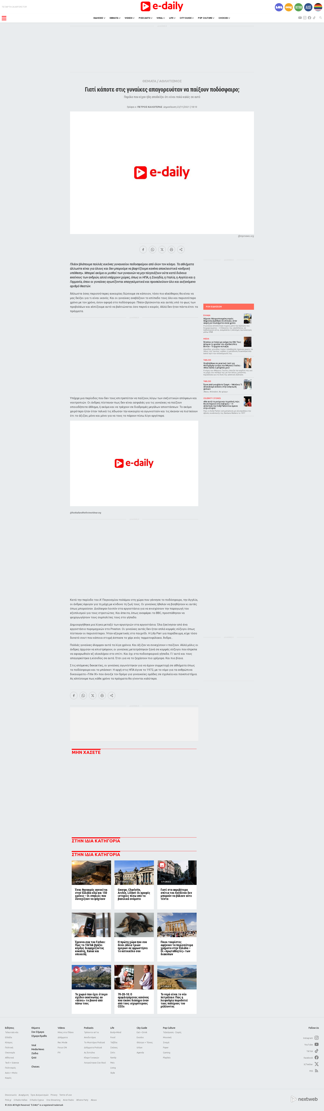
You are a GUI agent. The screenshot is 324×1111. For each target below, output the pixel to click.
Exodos (140, 1037)
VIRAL (160, 18)
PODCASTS (144, 18)
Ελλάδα (8, 1037)
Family (113, 1058)
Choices (35, 1066)
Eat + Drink (142, 1032)
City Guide (142, 1028)
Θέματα (35, 1028)
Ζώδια (34, 1053)
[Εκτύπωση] (171, 249)
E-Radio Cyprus (37, 1100)
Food (112, 1037)
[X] (162, 249)
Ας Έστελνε (89, 1052)
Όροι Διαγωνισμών (40, 1095)
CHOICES (223, 18)
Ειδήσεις (9, 1028)
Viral (33, 1045)
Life (112, 1028)
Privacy (54, 1095)
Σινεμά (166, 1042)
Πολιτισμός (10, 1068)
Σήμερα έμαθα (39, 1036)
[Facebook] (143, 249)
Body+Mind (115, 1032)
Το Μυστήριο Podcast (94, 1042)
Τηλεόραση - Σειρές (172, 1032)
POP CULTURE (205, 18)
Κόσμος (8, 1042)
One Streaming (53, 1100)
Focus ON (62, 1047)
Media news (37, 1049)
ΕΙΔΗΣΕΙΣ (98, 18)
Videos (61, 1028)
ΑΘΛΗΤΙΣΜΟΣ (170, 81)
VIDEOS (128, 18)
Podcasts (88, 1028)
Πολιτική (9, 1047)
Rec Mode (62, 1042)
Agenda (140, 1052)
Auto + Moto (11, 1073)
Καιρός (8, 1078)
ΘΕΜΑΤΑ (114, 18)
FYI (59, 1052)
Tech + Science (12, 1063)
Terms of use (65, 1095)
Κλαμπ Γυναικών (91, 1058)
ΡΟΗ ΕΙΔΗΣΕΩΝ (214, 307)
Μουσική (167, 1037)
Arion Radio (68, 1100)
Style (112, 1073)
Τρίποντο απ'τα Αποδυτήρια (91, 1034)
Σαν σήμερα (37, 1032)
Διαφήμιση (24, 1095)
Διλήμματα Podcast (93, 1047)
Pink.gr (8, 1100)
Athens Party (82, 1100)
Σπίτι (112, 1052)
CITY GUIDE (186, 18)
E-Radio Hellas (21, 1100)
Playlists (166, 1058)
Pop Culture (169, 1028)
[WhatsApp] (152, 249)
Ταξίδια (113, 1042)
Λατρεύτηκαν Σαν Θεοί (95, 1063)
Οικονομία (10, 1052)
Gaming (166, 1052)
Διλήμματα (63, 1037)
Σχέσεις (114, 1047)
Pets (112, 1063)
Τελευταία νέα (11, 1032)
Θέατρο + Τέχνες (145, 1042)
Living (113, 1068)
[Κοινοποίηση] (181, 249)
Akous (94, 1100)
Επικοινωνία (11, 1095)
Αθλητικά (9, 1058)
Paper (166, 1047)
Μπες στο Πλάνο (66, 1032)
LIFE (171, 18)
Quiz (33, 1057)
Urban (139, 1047)
